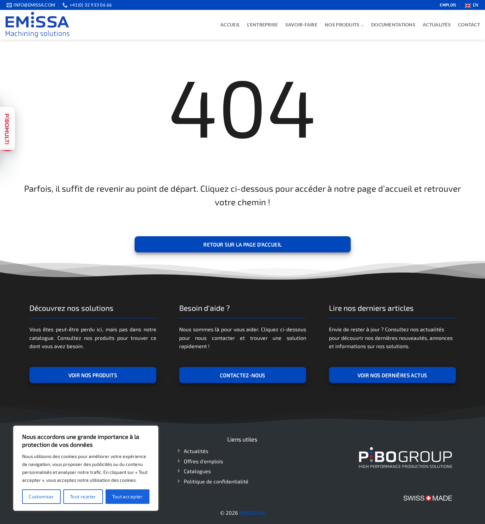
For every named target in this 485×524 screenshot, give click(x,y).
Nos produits (342, 24)
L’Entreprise (262, 24)
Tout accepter (127, 496)
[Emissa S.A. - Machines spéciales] (38, 25)
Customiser (41, 496)
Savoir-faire (301, 24)
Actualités (437, 24)
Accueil (230, 24)
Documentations (393, 24)
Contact (469, 24)
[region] (85, 468)
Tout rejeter (83, 496)
